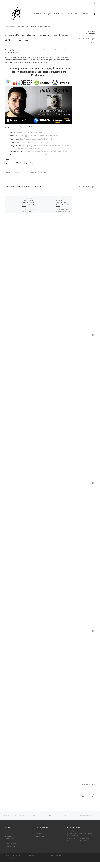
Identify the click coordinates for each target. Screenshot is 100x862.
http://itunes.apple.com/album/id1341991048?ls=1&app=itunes (38, 136)
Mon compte (8, 836)
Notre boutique (9, 831)
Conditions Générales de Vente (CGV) (77, 841)
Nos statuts (39, 833)
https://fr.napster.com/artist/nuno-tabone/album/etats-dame (37, 155)
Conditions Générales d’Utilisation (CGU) (78, 838)
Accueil (7, 26)
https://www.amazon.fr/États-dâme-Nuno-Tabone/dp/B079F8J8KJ (45, 151)
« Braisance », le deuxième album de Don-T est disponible (28, 203)
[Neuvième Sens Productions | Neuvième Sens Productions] (17, 13)
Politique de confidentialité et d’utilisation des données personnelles (79, 834)
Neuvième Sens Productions (18, 856)
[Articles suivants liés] (70, 192)
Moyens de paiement (11, 843)
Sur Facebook (88, 784)
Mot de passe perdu (11, 846)
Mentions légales (71, 831)
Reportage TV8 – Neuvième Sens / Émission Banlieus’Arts (63, 203)
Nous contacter (8, 833)
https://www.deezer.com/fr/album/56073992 (31, 132)
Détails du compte (10, 838)
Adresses (8, 841)
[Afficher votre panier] (94, 2)
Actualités (12, 26)
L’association (39, 831)
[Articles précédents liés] (65, 192)
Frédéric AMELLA (12, 45)
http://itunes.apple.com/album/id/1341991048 (36, 139)
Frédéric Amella (15, 858)
